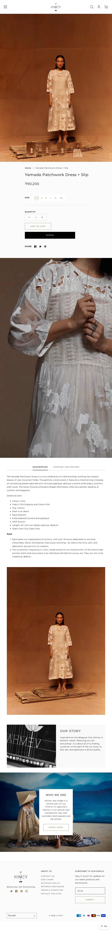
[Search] (92, 7)
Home (28, 168)
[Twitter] (40, 246)
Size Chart (47, 880)
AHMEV (59, 916)
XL (56, 198)
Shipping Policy (50, 883)
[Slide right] (87, 149)
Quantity (30, 212)
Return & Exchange (52, 886)
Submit (90, 900)
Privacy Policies (51, 894)
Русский (12, 915)
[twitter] (11, 891)
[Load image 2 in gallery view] (46, 149)
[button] (5, 7)
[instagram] (26, 891)
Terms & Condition (52, 890)
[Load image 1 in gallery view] (31, 149)
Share (28, 246)
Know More (56, 827)
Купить (50, 235)
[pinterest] (21, 891)
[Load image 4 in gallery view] (77, 149)
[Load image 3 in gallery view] (61, 149)
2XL (61, 198)
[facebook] (16, 891)
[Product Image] (56, 88)
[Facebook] (35, 246)
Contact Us (48, 876)
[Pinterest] (45, 246)
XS (36, 198)
